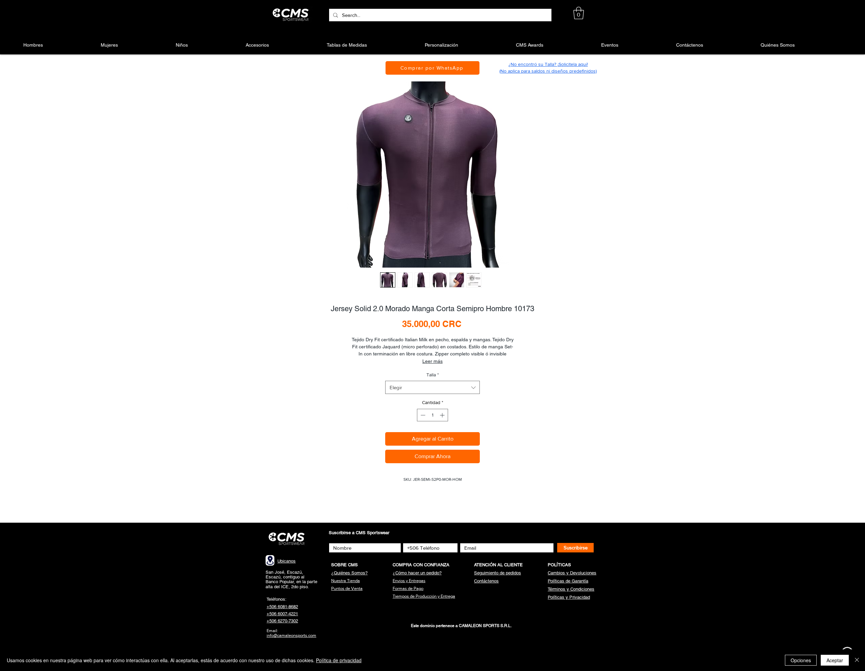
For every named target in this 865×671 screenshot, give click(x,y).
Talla (432, 374)
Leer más (432, 361)
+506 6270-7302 (282, 620)
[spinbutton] (432, 415)
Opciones (801, 660)
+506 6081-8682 (282, 606)
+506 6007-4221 (282, 613)
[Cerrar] (857, 660)
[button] (578, 13)
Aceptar (834, 660)
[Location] (270, 560)
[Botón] (292, 15)
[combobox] (432, 387)
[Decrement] (422, 415)
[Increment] (443, 415)
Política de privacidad (339, 660)
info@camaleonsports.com (291, 635)
